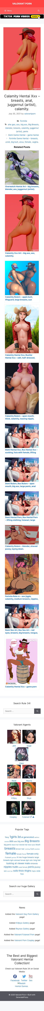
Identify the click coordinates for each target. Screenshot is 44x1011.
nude (15, 866)
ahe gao (11, 124)
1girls (13, 837)
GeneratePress (22, 997)
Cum (32, 849)
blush (38, 844)
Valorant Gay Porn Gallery (27, 914)
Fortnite (23, 121)
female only (33, 853)
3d (19, 837)
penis (25, 131)
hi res (19, 857)
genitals (14, 857)
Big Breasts (33, 124)
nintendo (34, 863)
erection (37, 849)
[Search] (37, 711)
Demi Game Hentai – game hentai (23, 135)
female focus (21, 854)
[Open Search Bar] (39, 10)
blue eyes (31, 845)
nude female (22, 867)
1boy (7, 837)
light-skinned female (17, 860)
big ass (24, 124)
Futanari (8, 857)
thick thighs (25, 870)
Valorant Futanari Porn (24, 934)
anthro (37, 837)
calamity (25, 128)
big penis (7, 845)
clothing (27, 849)
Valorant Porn (22, 3)
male (27, 863)
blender (8, 128)
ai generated (27, 837)
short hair (10, 871)
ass (18, 124)
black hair (15, 845)
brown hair (20, 849)
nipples (8, 866)
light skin (29, 860)
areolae (7, 841)
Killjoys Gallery (22, 923)
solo (15, 870)
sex (5, 871)
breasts (16, 128)
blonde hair (23, 845)
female (10, 853)
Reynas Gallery (22, 929)
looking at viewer (15, 863)
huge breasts (28, 857)
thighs (34, 871)
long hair (37, 860)
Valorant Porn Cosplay (24, 940)
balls (15, 841)
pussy (37, 867)
